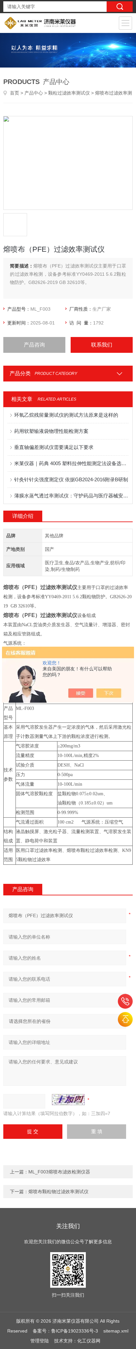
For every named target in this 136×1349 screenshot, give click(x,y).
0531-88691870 (125, 1001)
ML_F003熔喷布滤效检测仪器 (59, 1171)
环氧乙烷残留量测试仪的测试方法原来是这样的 (66, 415)
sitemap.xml (115, 1331)
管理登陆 (39, 1340)
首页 (14, 93)
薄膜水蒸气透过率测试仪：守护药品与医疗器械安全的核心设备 (71, 495)
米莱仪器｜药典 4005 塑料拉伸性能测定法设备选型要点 (71, 463)
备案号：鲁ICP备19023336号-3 (65, 1331)
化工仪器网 (88, 1340)
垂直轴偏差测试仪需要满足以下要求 (53, 447)
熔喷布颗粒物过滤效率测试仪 (58, 1191)
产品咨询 (34, 345)
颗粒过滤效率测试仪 (69, 93)
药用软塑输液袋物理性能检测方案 (51, 431)
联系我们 (101, 345)
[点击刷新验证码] (68, 1099)
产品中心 (33, 93)
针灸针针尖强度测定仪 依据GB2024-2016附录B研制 (71, 479)
